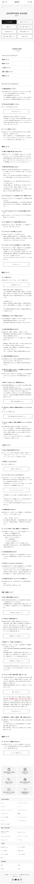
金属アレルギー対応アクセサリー (5, 832)
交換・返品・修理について (9, 36)
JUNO (19, 865)
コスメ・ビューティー (22, 817)
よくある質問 (9, 22)
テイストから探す (21, 847)
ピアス (2, 802)
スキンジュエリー (4, 839)
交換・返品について (7, 71)
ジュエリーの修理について (16, 752)
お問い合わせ (25, 36)
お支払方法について (9, 31)
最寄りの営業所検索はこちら (17, 401)
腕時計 (19, 813)
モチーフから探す (4, 854)
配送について (5, 63)
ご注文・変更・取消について (25, 26)
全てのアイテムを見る (5, 824)
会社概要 (6, 874)
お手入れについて (16, 264)
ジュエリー (3, 820)
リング (19, 806)
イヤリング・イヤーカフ (23, 802)
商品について (5, 59)
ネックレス (3, 806)
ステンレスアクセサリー (6, 836)
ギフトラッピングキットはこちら (16, 490)
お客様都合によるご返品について (16, 635)
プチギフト (20, 839)
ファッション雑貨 (4, 817)
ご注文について (6, 67)
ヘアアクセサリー (4, 813)
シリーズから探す (21, 854)
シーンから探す (4, 850)
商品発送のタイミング (16, 284)
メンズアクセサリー (22, 820)
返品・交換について (16, 691)
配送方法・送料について (16, 468)
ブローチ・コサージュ (22, 810)
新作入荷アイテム (4, 847)
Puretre (2, 868)
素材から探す (20, 850)
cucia (19, 868)
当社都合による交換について (16, 612)
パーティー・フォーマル (23, 836)
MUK (2, 865)
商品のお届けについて (25, 31)
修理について (5, 75)
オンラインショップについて (10, 55)
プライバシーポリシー (14, 874)
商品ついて (9, 26)
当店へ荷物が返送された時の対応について (17, 416)
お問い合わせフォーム (16, 111)
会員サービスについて (25, 22)
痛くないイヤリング (22, 832)
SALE (2, 857)
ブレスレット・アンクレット (6, 810)
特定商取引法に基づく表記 (24, 874)
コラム (20, 876)
